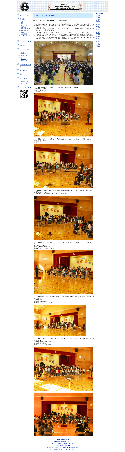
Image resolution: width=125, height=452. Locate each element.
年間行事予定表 (25, 32)
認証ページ (23, 74)
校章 (22, 23)
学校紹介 (22, 19)
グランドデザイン (25, 41)
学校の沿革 (24, 25)
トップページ (24, 15)
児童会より (24, 60)
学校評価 (22, 45)
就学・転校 (24, 34)
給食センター (24, 78)
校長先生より (24, 57)
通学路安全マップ (25, 28)
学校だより (24, 55)
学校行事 (23, 52)
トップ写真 (23, 70)
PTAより (23, 59)
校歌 (22, 22)
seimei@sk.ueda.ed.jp (64, 445)
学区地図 (23, 27)
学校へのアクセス (25, 30)
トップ (35, 15)
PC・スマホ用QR (25, 87)
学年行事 (23, 54)
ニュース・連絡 (25, 49)
